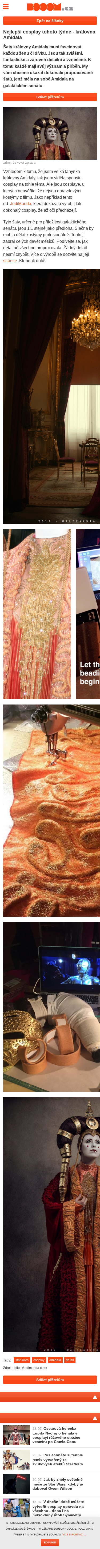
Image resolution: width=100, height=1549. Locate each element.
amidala (55, 1360)
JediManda (20, 203)
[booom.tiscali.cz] (50, 7)
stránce (10, 260)
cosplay (39, 1360)
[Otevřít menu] (5, 5)
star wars (22, 1360)
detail (70, 1360)
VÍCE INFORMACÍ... (74, 1534)
